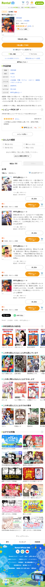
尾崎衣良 (30, 426)
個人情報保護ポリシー (31, 562)
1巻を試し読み (22, 39)
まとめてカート (36, 173)
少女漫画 (26, 21)
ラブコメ (24, 80)
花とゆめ (13, 89)
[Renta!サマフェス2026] (12, 3)
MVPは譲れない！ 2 (20, 212)
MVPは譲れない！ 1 (20, 177)
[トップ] (6, 3)
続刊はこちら (21, 62)
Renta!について (13, 556)
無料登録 (40, 3)
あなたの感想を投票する (22, 156)
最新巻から (12, 173)
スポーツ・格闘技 (34, 80)
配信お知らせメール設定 (33, 58)
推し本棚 (13, 54)
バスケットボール (16, 82)
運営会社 (33, 568)
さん (17, 119)
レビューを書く (23, 29)
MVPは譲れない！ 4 (20, 280)
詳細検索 (37, 542)
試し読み (34, 199)
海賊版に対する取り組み (23, 568)
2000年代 (13, 86)
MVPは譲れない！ (16, 92)
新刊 (7, 542)
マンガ (12, 77)
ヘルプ (21, 556)
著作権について (27, 565)
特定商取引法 (17, 565)
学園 (18, 80)
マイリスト (34, 54)
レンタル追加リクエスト (12, 58)
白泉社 (12, 73)
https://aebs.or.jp (15, 584)
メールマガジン (33, 559)
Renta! (4, 320)
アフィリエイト (12, 562)
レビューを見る (21, 134)
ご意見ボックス (22, 559)
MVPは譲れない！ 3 (20, 246)
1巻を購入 (22, 45)
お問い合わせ (32, 556)
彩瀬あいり (18, 426)
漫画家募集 (12, 568)
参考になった (28, 127)
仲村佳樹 (19, 18)
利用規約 (20, 562)
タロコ (4, 426)
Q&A (26, 556)
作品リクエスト (12, 559)
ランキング (22, 542)
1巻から (4, 173)
